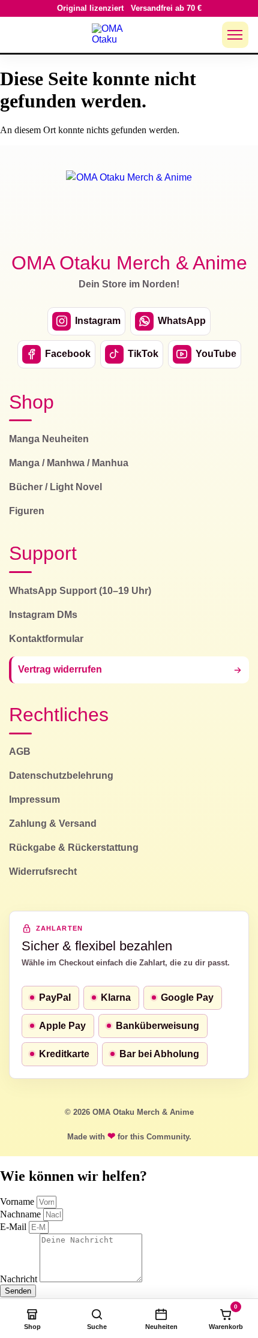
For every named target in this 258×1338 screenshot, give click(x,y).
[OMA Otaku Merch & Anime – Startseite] (129, 204)
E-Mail (14, 1227)
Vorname (18, 1201)
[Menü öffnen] (235, 35)
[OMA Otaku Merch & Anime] (114, 34)
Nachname (21, 1214)
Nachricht (20, 1279)
